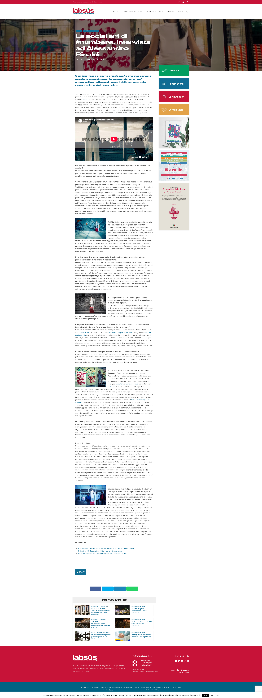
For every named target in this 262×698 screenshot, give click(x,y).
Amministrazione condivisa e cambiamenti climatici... (101, 626)
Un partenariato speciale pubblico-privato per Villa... (101, 637)
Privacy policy (175, 670)
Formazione (94, 606)
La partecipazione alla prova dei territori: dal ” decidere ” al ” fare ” (103, 553)
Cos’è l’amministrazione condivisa (133, 12)
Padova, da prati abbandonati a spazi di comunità (140, 611)
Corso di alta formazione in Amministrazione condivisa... (100, 613)
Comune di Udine (84, 332)
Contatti (180, 12)
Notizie (79, 31)
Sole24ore (120, 384)
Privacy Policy (214, 695)
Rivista (161, 12)
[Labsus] (83, 11)
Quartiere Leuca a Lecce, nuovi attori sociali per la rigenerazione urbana (106, 548)
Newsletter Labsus (183, 672)
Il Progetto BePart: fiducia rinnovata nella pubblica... (142, 636)
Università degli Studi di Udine (121, 332)
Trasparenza (185, 670)
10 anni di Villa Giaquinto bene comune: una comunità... (142, 624)
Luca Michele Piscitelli (84, 59)
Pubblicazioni (171, 12)
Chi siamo (116, 12)
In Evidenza (103, 606)
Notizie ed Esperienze (91, 31)
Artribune (111, 386)
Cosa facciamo (151, 12)
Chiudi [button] (205, 695)
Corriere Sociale (132, 384)
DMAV (85, 99)
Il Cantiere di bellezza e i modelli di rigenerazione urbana (100, 551)
